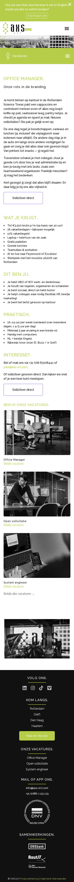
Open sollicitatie (37, 763)
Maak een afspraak (37, 735)
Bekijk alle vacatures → (19, 593)
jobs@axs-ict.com (15, 367)
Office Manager (37, 757)
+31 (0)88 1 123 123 (37, 793)
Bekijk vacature (14, 463)
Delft (37, 714)
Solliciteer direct (23, 198)
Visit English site (37, 15)
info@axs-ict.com (37, 788)
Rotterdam (37, 708)
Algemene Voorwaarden (53, 878)
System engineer (37, 769)
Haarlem (37, 726)
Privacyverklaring (29, 878)
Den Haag (37, 720)
